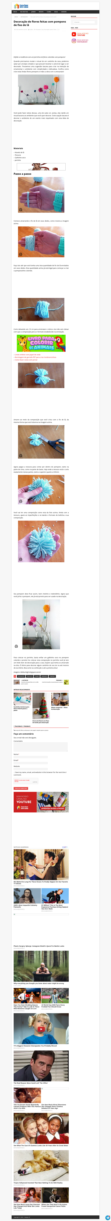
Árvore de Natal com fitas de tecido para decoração (41, 721)
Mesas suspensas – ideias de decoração (59, 708)
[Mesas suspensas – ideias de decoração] (60, 699)
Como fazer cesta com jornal (26, 360)
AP (29, 1217)
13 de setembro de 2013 (21, 29)
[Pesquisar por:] (84, 22)
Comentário (18, 741)
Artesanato (38, 29)
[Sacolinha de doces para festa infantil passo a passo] (22, 699)
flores (37, 676)
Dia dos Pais (24, 12)
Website (17, 766)
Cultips (31, 29)
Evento (51, 29)
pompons (52, 676)
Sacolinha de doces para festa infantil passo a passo (21, 708)
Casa (42, 29)
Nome (16, 754)
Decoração (46, 29)
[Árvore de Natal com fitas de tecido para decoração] (41, 706)
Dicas (56, 12)
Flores (49, 12)
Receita (41, 12)
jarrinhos (44, 676)
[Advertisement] (27, 44)
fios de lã (29, 676)
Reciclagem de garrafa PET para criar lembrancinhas (35, 357)
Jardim (33, 12)
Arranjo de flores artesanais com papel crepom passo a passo (31, 730)
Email (16, 760)
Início (15, 12)
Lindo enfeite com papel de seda (27, 355)
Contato (63, 12)
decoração (21, 676)
